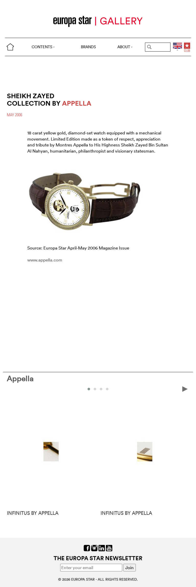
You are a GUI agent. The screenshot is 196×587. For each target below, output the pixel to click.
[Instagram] (94, 547)
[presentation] (11, 388)
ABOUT (123, 46)
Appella (20, 378)
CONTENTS (42, 46)
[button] (89, 389)
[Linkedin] (102, 547)
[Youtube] (109, 547)
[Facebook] (87, 547)
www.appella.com (44, 260)
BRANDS (88, 46)
